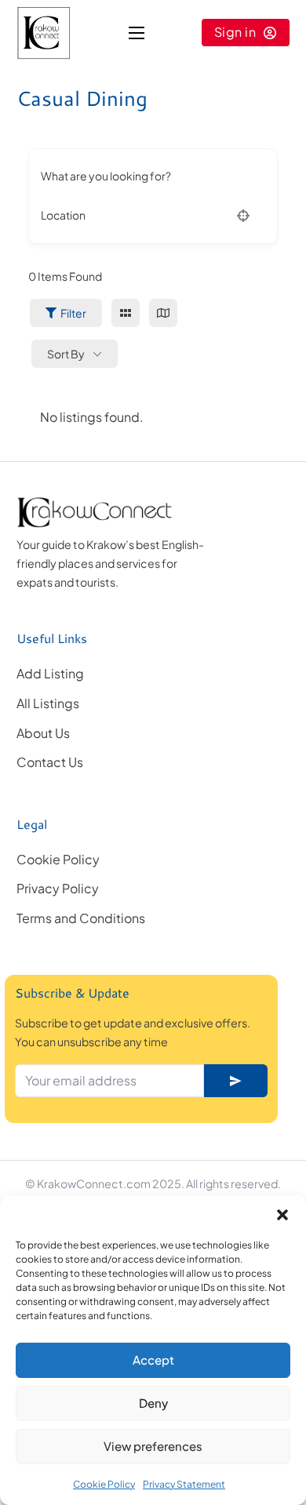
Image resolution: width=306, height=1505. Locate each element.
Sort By (66, 354)
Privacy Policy (57, 888)
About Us (43, 733)
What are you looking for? (106, 176)
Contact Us (49, 762)
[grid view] (125, 313)
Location (63, 215)
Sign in (235, 32)
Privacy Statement (184, 1484)
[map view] (163, 313)
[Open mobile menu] (136, 33)
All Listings (47, 703)
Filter (73, 313)
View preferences (153, 1445)
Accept (153, 1359)
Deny (153, 1402)
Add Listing (50, 673)
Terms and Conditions (80, 918)
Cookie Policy (104, 1484)
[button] (282, 1215)
